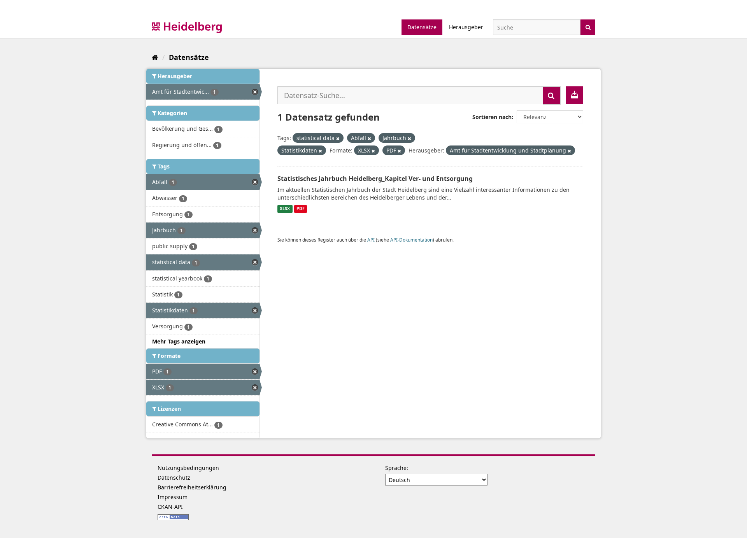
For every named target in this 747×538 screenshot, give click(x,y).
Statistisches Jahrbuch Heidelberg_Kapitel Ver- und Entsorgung (375, 178)
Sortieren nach (492, 117)
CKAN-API (170, 506)
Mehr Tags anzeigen (178, 341)
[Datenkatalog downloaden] (574, 95)
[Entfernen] (338, 138)
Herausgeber (466, 27)
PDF (300, 209)
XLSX (285, 209)
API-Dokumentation (411, 240)
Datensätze (422, 27)
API (371, 240)
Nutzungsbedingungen (188, 467)
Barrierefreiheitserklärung (192, 487)
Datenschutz (174, 477)
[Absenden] (588, 26)
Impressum (173, 497)
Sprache (396, 467)
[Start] (155, 57)
